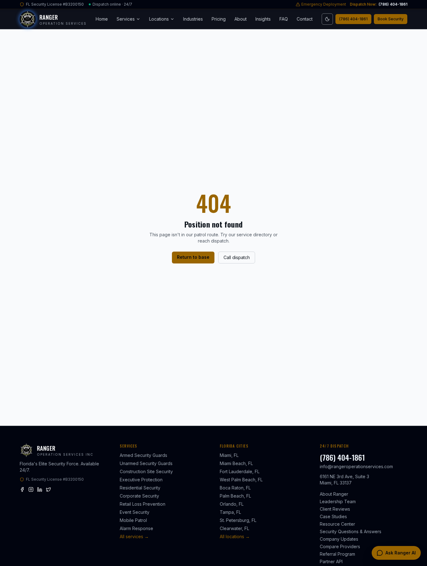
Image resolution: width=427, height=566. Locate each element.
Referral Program (337, 554)
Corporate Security (139, 495)
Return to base (193, 257)
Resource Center (337, 524)
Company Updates (339, 539)
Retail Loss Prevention (142, 504)
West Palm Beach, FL (241, 479)
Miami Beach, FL (236, 463)
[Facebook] (22, 489)
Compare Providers (340, 546)
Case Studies (333, 516)
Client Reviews (335, 509)
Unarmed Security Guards (146, 463)
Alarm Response (136, 528)
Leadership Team (338, 501)
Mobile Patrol (133, 520)
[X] (48, 489)
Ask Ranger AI (400, 552)
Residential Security (140, 487)
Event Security (134, 512)
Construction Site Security (146, 471)
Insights (263, 19)
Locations (159, 19)
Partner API (331, 561)
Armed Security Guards (143, 455)
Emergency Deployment (323, 4)
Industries (193, 19)
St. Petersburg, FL (238, 520)
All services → (134, 536)
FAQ (283, 19)
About (240, 19)
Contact (305, 19)
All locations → (235, 536)
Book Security (391, 19)
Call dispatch (237, 257)
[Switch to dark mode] (327, 19)
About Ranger (334, 494)
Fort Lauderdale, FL (239, 471)
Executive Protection (141, 479)
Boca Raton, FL (235, 487)
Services (126, 19)
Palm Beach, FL (235, 495)
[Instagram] (30, 489)
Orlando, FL (232, 504)
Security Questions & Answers (350, 531)
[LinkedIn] (39, 489)
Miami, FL (229, 455)
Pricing (219, 19)
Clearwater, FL (234, 528)
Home (102, 19)
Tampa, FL (230, 512)
